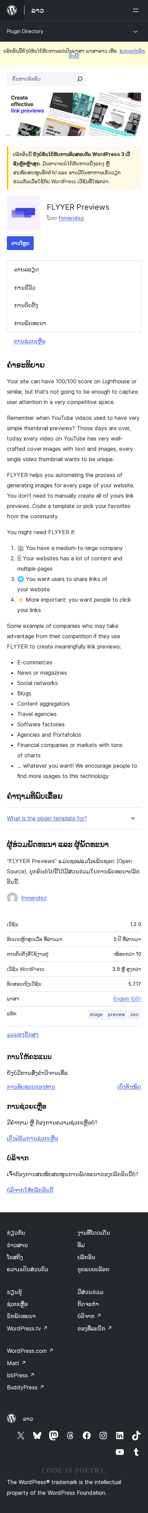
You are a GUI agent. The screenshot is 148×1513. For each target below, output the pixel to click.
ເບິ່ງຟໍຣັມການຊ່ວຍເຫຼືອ (32, 1138)
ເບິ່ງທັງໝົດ (129, 1086)
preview (116, 1014)
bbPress (21, 1375)
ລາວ (28, 1418)
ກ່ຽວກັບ (16, 1232)
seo (134, 1014)
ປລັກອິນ (86, 1257)
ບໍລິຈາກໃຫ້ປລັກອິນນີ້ (30, 1189)
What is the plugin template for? (47, 818)
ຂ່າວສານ (17, 1245)
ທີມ (81, 1245)
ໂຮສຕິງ (15, 1257)
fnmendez (71, 218)
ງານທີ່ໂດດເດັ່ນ (93, 1232)
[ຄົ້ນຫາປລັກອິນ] (80, 79)
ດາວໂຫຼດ (20, 243)
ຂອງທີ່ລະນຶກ (94, 1328)
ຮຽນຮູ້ (14, 1291)
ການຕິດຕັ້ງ (26, 305)
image (96, 1014)
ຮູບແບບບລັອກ (93, 1269)
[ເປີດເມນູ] (137, 10)
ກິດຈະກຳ (88, 1303)
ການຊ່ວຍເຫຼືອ (29, 341)
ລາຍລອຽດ (26, 269)
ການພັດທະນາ (30, 323)
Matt (16, 1363)
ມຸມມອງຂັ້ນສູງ (23, 1034)
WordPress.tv (27, 1328)
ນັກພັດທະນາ (21, 1316)
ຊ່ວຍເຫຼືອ (17, 1303)
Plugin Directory (25, 31)
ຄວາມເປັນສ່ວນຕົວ (27, 1269)
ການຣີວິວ (24, 287)
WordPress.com (30, 1350)
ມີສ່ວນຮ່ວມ (90, 1291)
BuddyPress (25, 1387)
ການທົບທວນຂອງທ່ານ (31, 1086)
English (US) (127, 999)
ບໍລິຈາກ (89, 1316)
